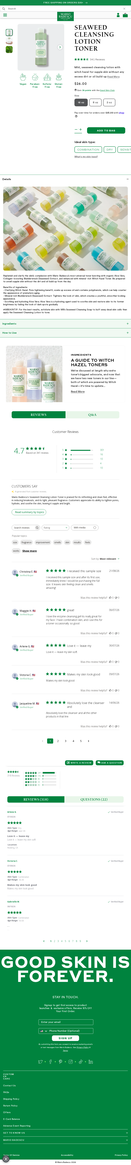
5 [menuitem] (65, 941)
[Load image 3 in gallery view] (9, 49)
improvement (43, 542)
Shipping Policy (11, 1099)
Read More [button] (113, 77)
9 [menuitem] (80, 941)
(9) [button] (39, 785)
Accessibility (67, 1155)
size (15, 542)
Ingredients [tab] (9, 323)
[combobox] (65, 8)
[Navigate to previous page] (42, 741)
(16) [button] (39, 776)
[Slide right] (60, 47)
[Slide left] (21, 47)
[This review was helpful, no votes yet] (110, 597)
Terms (65, 1051)
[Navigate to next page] (88, 741)
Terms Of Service (11, 1155)
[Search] (3, 9)
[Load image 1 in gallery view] (9, 32)
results (77, 542)
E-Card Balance (11, 1119)
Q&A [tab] (92, 415)
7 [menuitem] (72, 941)
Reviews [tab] (38, 415)
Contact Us (9, 1086)
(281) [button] (40, 773)
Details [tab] (6, 179)
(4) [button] (39, 782)
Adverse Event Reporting (17, 1126)
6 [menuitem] (69, 941)
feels (87, 542)
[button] (125, 15)
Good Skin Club (107, 90)
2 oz (109, 102)
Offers (7, 1112)
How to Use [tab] (9, 333)
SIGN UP (66, 1038)
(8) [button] (39, 779)
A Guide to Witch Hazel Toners (92, 362)
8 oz (95, 102)
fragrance (26, 542)
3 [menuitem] (58, 941)
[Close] (125, 8)
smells (57, 542)
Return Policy (10, 1106)
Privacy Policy (83, 1047)
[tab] (35, 799)
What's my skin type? (86, 157)
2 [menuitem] (54, 941)
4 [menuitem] (61, 941)
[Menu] (6, 15)
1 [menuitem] (50, 941)
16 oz (81, 102)
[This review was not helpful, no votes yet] (116, 597)
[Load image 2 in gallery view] (9, 41)
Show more (29, 551)
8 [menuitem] (76, 941)
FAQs (6, 1092)
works (16, 550)
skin (67, 542)
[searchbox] (23, 527)
